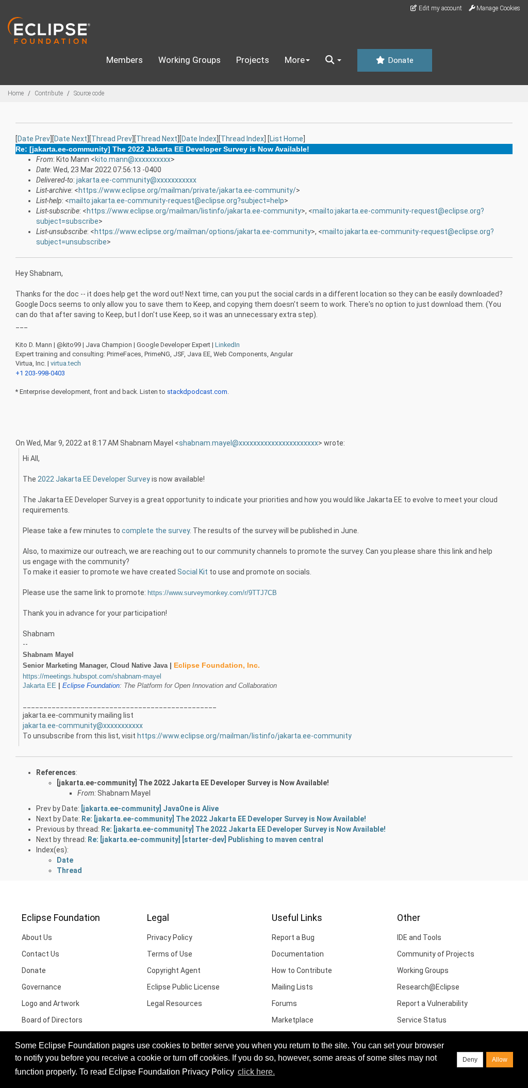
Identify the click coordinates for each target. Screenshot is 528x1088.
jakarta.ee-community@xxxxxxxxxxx (136, 180)
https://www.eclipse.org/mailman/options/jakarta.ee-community (202, 231)
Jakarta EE (39, 685)
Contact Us (40, 954)
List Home (286, 139)
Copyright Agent (174, 970)
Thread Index (242, 139)
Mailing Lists (292, 987)
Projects (252, 60)
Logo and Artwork (50, 1003)
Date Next (70, 139)
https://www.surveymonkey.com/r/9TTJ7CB (212, 593)
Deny (470, 1059)
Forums (284, 1003)
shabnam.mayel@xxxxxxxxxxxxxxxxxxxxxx (248, 443)
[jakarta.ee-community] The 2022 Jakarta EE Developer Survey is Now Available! (193, 783)
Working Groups (189, 60)
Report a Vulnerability (432, 1003)
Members (124, 60)
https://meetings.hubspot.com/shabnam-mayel (92, 676)
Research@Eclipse (428, 987)
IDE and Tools (419, 937)
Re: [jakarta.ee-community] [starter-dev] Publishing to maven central (205, 839)
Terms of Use (169, 954)
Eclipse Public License (183, 987)
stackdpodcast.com (197, 391)
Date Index (199, 139)
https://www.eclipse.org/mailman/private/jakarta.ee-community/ (187, 190)
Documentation (298, 954)
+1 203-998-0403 (40, 373)
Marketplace (293, 1020)
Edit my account (439, 8)
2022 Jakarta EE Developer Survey (94, 479)
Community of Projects (435, 954)
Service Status (422, 1020)
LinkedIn (227, 345)
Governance (41, 987)
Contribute (49, 93)
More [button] (295, 60)
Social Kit (192, 572)
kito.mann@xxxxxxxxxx (133, 159)
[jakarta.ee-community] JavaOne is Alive (150, 808)
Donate (400, 60)
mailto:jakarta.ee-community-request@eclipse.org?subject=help (176, 200)
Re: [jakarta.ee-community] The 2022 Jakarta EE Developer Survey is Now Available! (223, 819)
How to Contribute (302, 970)
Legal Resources (174, 1003)
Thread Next (156, 139)
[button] (333, 60)
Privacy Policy (169, 937)
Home (16, 93)
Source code (89, 93)
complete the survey (156, 530)
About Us (37, 937)
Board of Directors (52, 1020)
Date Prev (34, 139)
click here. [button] (256, 1071)
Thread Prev (111, 139)
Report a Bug (293, 937)
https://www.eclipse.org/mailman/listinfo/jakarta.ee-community (194, 211)
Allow (499, 1059)
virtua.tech (66, 363)
